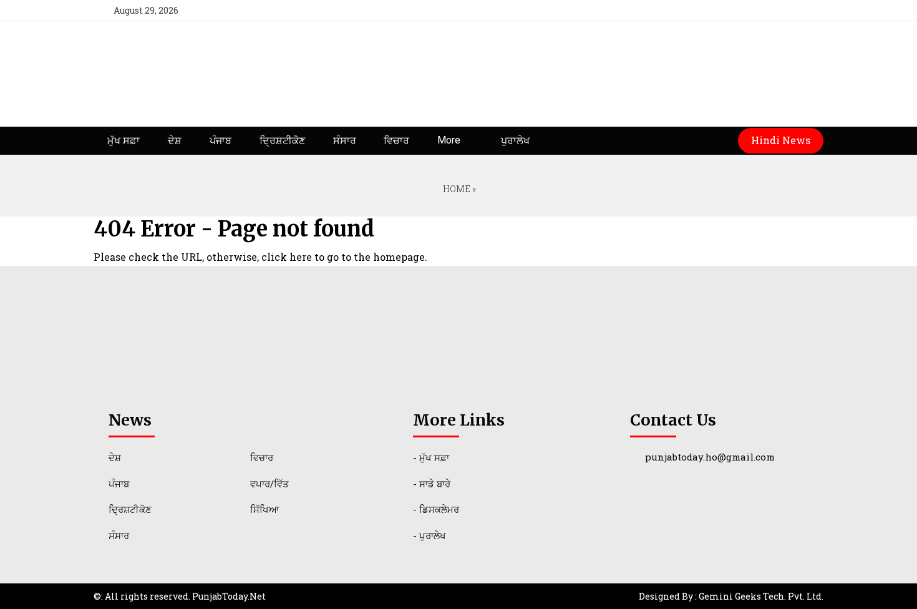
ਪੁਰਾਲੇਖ (515, 141)
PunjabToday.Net (229, 596)
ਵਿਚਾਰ (396, 141)
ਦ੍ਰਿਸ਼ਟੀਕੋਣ (282, 141)
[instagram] (808, 10)
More (448, 140)
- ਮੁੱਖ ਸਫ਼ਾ (431, 457)
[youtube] (785, 10)
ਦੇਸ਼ (175, 141)
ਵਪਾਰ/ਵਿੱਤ (269, 483)
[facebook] (739, 10)
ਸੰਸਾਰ (344, 141)
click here (286, 256)
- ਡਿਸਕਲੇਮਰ (436, 509)
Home (455, 189)
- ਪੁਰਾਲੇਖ (429, 535)
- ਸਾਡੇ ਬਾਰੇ (431, 483)
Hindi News (780, 140)
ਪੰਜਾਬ (220, 141)
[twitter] (763, 10)
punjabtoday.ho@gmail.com (710, 457)
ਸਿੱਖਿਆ (264, 509)
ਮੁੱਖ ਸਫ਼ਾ (123, 141)
